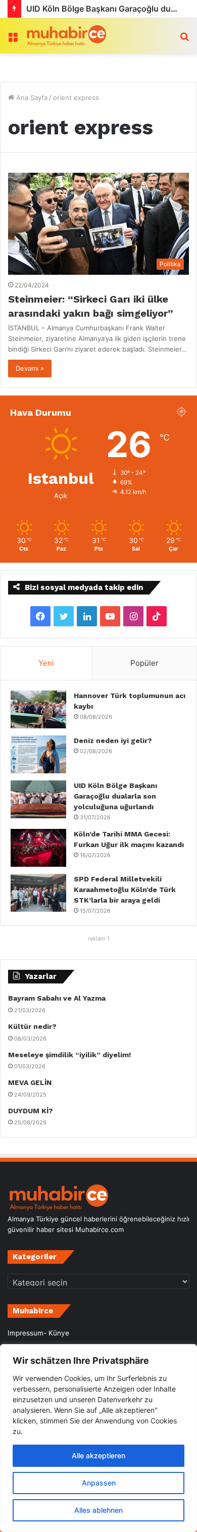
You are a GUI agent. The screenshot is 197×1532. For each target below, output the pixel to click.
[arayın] (184, 39)
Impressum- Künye (38, 1333)
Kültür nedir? (32, 1026)
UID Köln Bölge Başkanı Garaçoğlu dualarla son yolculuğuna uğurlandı (115, 796)
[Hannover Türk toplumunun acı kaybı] (38, 709)
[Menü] (13, 39)
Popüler (144, 663)
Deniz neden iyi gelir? (113, 740)
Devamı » (30, 368)
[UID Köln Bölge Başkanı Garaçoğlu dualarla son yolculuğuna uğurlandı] (38, 799)
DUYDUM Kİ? (30, 1111)
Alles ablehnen (98, 1510)
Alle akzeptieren (98, 1455)
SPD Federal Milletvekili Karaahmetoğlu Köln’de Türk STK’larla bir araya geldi (125, 889)
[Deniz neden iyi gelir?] (38, 754)
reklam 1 (99, 938)
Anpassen (99, 1482)
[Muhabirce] (65, 35)
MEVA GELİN (30, 1082)
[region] (98, 1438)
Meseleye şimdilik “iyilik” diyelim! (71, 1055)
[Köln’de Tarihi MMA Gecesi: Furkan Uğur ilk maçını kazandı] (38, 848)
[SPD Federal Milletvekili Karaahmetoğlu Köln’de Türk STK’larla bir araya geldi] (38, 893)
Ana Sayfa (30, 97)
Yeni (46, 663)
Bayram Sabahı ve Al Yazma (57, 998)
